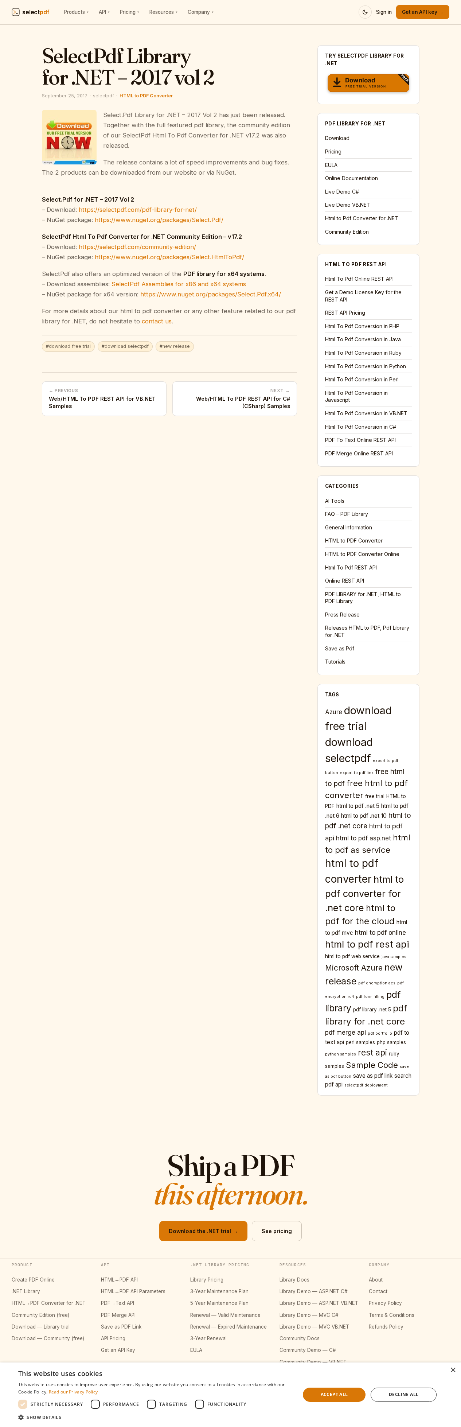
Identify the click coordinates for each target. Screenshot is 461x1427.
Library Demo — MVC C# (309, 1315)
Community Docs (300, 1338)
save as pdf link (372, 1075)
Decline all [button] (403, 1394)
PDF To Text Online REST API (360, 440)
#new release (175, 346)
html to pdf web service (352, 956)
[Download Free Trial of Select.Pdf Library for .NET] (368, 84)
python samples (340, 1054)
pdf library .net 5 (372, 1009)
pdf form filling (370, 996)
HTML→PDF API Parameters (133, 1291)
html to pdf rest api (367, 944)
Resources (163, 12)
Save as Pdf (339, 648)
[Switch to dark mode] (365, 12)
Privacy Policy (385, 1303)
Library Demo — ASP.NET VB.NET (319, 1303)
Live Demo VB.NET (347, 205)
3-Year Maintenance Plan (219, 1291)
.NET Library (26, 1291)
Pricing (129, 12)
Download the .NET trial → (203, 1231)
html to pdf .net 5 (357, 805)
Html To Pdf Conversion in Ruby (363, 353)
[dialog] (230, 1394)
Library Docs (294, 1280)
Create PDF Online (33, 1280)
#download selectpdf (125, 346)
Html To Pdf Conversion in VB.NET (366, 413)
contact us (157, 321)
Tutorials (335, 661)
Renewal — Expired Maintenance (228, 1327)
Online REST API (344, 581)
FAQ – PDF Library (346, 514)
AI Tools (334, 501)
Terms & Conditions (391, 1315)
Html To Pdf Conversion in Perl (362, 379)
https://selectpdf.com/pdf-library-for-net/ (138, 209)
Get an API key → (423, 12)
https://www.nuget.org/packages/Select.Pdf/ (159, 219)
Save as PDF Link (121, 1327)
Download (337, 138)
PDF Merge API (118, 1315)
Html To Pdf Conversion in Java (363, 339)
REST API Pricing (345, 313)
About (376, 1280)
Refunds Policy (386, 1327)
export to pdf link (357, 772)
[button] (155, 1417)
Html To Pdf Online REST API (359, 279)
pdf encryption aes (376, 983)
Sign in (384, 12)
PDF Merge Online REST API (359, 453)
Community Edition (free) (40, 1315)
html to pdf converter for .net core (364, 893)
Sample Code (372, 1065)
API (104, 12)
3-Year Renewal (208, 1338)
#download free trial (68, 346)
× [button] (453, 1370)
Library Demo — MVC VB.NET (314, 1327)
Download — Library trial (41, 1327)
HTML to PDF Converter (146, 95)
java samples (394, 956)
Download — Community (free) (48, 1338)
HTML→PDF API (119, 1280)
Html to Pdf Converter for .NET (361, 218)
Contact (378, 1291)
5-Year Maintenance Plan (219, 1303)
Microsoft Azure (354, 967)
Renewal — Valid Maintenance (225, 1315)
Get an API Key (118, 1350)
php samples (391, 1042)
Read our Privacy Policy (73, 1392)
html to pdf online (380, 932)
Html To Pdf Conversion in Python (365, 366)
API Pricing (113, 1338)
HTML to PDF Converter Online (362, 554)
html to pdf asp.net (363, 838)
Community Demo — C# (308, 1350)
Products (76, 12)
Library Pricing (206, 1280)
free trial (374, 796)
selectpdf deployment (366, 1085)
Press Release (342, 614)
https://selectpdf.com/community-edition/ (137, 246)
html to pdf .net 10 (364, 815)
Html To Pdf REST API (351, 567)
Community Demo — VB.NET (313, 1362)
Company (201, 12)
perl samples (360, 1042)
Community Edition (347, 232)
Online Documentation (351, 178)
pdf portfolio (380, 1033)
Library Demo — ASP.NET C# (314, 1291)
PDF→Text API (117, 1303)
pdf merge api (345, 1032)
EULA (331, 165)
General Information (348, 527)
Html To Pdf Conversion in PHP (362, 326)
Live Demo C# (342, 191)
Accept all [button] (334, 1394)
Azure (333, 712)
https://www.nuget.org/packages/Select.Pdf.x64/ (210, 294)
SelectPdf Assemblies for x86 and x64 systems (179, 284)
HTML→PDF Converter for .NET (49, 1303)
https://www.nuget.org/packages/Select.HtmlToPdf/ (169, 257)
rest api (372, 1052)
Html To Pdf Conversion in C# (360, 427)
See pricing (277, 1231)
